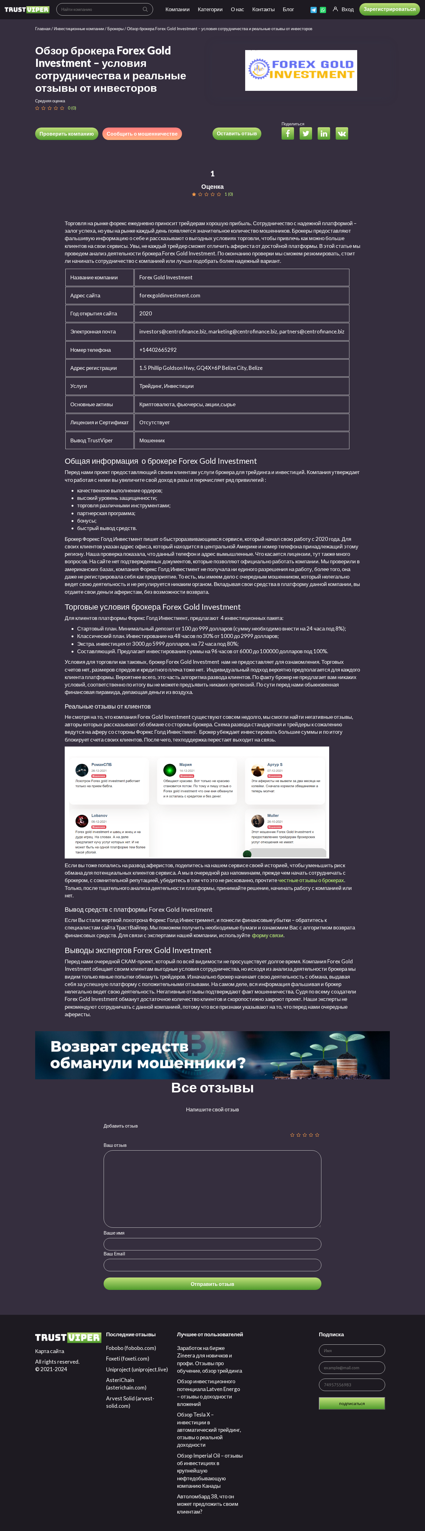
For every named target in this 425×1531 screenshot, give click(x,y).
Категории (210, 9)
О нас (237, 9)
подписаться (352, 1403)
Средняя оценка (50, 100)
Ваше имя (114, 1233)
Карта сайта (49, 1351)
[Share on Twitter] (308, 134)
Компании (178, 9)
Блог (288, 9)
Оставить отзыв (237, 133)
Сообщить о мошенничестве (142, 134)
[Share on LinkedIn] (326, 134)
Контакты (263, 9)
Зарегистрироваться (390, 9)
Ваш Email (114, 1253)
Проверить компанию (67, 134)
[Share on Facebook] (290, 134)
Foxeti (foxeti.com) (127, 1358)
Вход (348, 9)
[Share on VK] (344, 134)
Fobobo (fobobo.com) (131, 1348)
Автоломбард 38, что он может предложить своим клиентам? (207, 1504)
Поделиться (293, 123)
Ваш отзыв (115, 1145)
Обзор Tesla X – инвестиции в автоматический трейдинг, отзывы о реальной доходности (209, 1429)
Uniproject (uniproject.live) (137, 1369)
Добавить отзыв (121, 1125)
